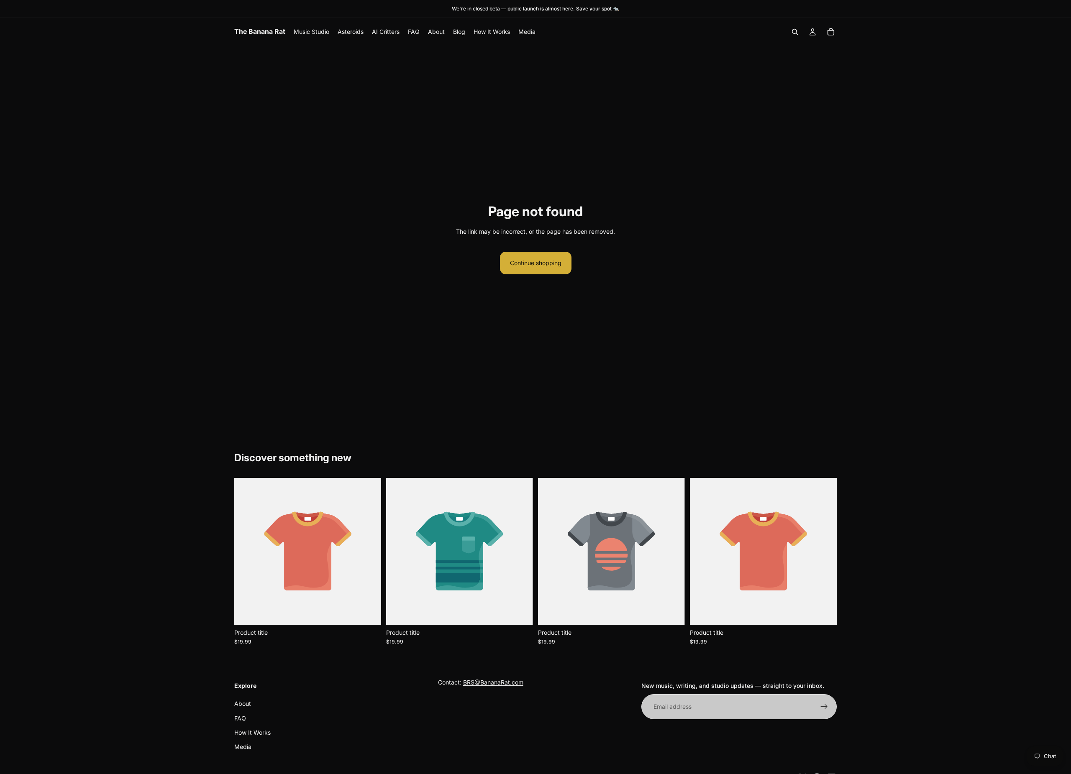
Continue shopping (535, 262)
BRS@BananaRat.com (493, 682)
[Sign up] (824, 706)
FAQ (240, 717)
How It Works (252, 732)
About (242, 703)
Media (242, 746)
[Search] (795, 32)
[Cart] (831, 32)
